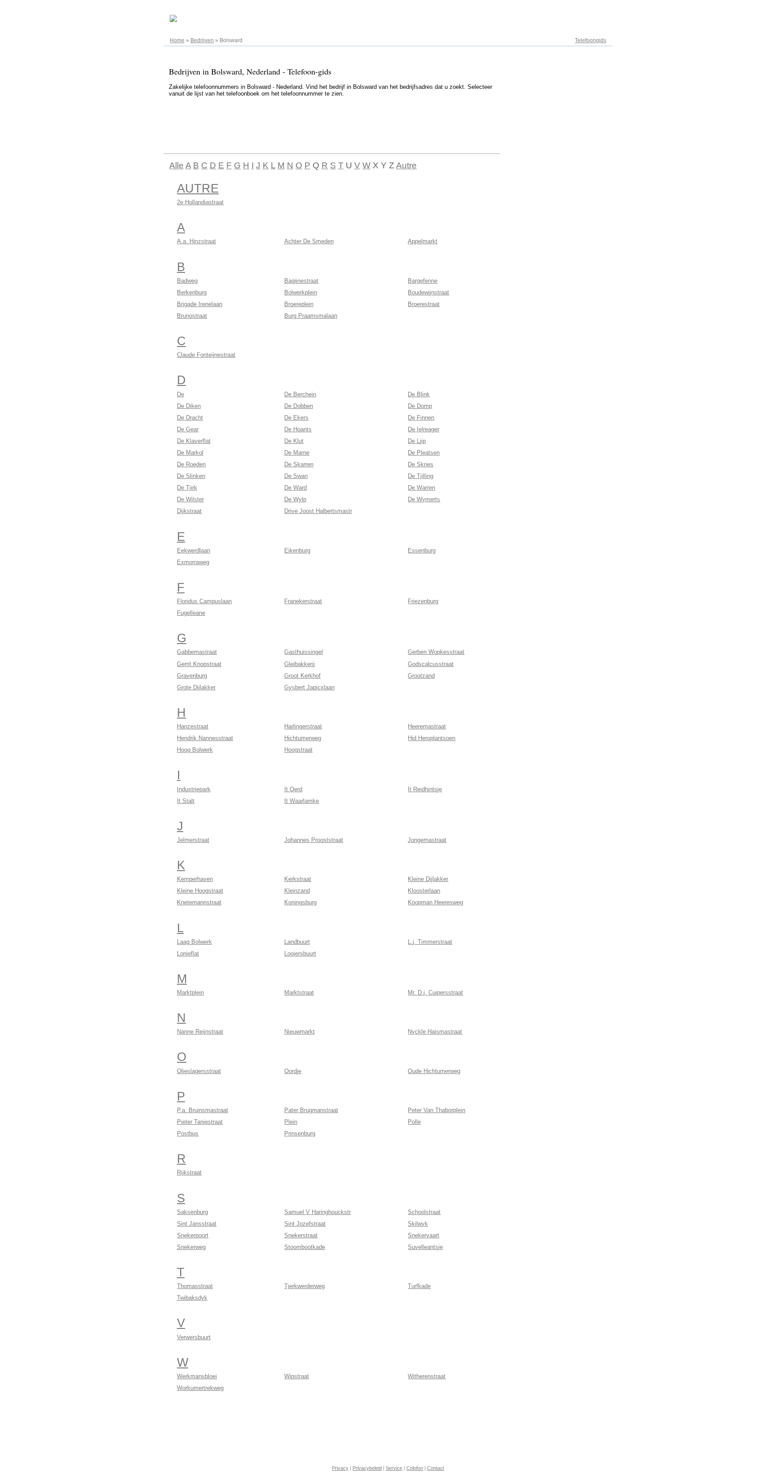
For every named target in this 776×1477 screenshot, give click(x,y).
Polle (414, 1121)
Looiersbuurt (300, 953)
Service (394, 1468)
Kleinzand (297, 890)
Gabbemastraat (197, 652)
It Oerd (293, 789)
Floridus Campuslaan (204, 601)
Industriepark (194, 789)
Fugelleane (191, 612)
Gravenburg (192, 675)
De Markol (190, 452)
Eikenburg (297, 550)
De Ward (295, 487)
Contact (435, 1468)
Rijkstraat (189, 1172)
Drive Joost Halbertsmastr (318, 511)
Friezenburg (423, 601)
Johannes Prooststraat (313, 840)
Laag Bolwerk (194, 941)
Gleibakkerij (299, 664)
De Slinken (191, 476)
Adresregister (589, 10)
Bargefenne (422, 280)
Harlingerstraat (303, 726)
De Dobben (298, 406)
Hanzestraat (192, 726)
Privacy (340, 1468)
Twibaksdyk (192, 1297)
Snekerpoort (192, 1235)
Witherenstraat (426, 1376)
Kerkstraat (297, 879)
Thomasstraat (195, 1286)
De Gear (187, 429)
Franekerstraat (303, 601)
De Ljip (417, 441)
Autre (406, 165)
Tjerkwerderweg (304, 1286)
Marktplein (190, 992)
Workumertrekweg (200, 1388)
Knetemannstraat (199, 902)
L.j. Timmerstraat (430, 941)
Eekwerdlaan (193, 550)
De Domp (420, 406)
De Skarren (298, 464)
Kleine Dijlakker (428, 879)
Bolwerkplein (300, 292)
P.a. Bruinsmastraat (202, 1110)
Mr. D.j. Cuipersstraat (435, 992)
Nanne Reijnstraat (200, 1031)
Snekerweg (191, 1247)
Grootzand (421, 675)
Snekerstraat (300, 1235)
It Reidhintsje (425, 789)
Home (177, 40)
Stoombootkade (304, 1247)
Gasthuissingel (303, 652)
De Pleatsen (424, 452)
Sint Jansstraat (196, 1223)
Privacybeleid (367, 1468)
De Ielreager (423, 429)
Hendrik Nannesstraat (205, 738)
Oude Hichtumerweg (434, 1071)
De (180, 394)
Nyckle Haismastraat (435, 1031)
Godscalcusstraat (431, 664)
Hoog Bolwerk (195, 749)
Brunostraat (192, 315)
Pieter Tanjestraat (200, 1121)
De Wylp (295, 499)
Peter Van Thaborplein (436, 1110)
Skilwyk (418, 1223)
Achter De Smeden (309, 241)
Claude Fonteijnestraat (206, 354)
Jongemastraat (427, 840)
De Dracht (190, 417)
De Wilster (190, 499)
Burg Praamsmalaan (310, 315)
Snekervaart (423, 1235)
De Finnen (421, 417)
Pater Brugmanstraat (311, 1110)
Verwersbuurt (194, 1337)
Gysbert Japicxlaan (309, 687)
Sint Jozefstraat (305, 1223)
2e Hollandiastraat (200, 202)
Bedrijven (202, 40)
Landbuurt (297, 941)
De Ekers (296, 417)
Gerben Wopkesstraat (436, 652)
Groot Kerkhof (302, 675)
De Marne (296, 452)
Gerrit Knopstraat (199, 664)
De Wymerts (424, 499)
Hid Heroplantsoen (431, 738)
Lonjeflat (188, 953)
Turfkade (419, 1286)
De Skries (420, 464)
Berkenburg (192, 292)
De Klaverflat (194, 441)
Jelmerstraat (193, 840)
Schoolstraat (424, 1212)
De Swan (296, 476)
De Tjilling (420, 476)
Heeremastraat (427, 726)
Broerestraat (424, 304)
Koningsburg (300, 902)
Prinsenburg (299, 1133)
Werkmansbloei (197, 1376)
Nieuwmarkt (299, 1031)
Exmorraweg (193, 562)
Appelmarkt (422, 241)
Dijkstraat (189, 511)
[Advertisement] (326, 124)
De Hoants (298, 429)
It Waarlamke (301, 801)
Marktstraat (299, 992)
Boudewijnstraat (428, 292)
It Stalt (185, 801)
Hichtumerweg (302, 738)
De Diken (189, 406)
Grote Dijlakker (196, 687)
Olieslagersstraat (199, 1071)
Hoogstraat (298, 749)
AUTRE (198, 188)
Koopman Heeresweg (435, 902)
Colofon (414, 1468)
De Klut (294, 441)
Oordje (292, 1071)
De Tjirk (187, 487)
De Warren (421, 487)
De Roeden (191, 464)
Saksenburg (192, 1212)
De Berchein (300, 394)
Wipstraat (296, 1376)
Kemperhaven (195, 879)
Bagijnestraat (301, 280)
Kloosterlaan (424, 890)
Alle (176, 165)
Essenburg (422, 550)
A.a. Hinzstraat (196, 241)
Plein (290, 1121)
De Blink (419, 394)
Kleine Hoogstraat (200, 890)
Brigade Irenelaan (199, 304)
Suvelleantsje (425, 1247)
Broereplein (298, 304)
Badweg (187, 280)
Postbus (187, 1133)
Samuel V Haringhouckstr (317, 1212)
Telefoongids (590, 40)
